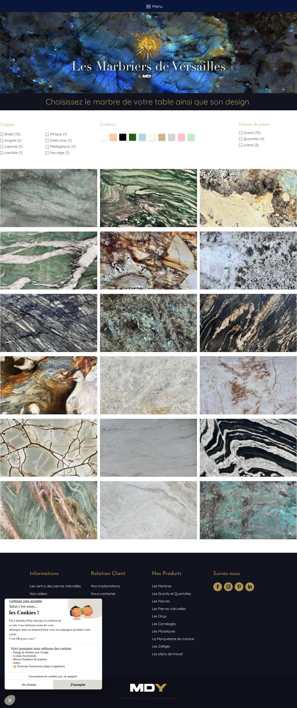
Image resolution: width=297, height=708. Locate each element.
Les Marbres (161, 586)
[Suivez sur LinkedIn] (249, 586)
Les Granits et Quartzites (171, 593)
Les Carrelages (164, 624)
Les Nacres (161, 601)
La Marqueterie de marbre (173, 639)
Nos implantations (105, 586)
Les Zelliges (161, 646)
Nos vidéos (38, 593)
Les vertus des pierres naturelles (55, 586)
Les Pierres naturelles (169, 608)
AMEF (95, 601)
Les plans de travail (167, 654)
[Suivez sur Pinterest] (239, 586)
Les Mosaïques (163, 631)
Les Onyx (159, 616)
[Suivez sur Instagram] (228, 586)
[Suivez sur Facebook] (217, 586)
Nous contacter (103, 593)
